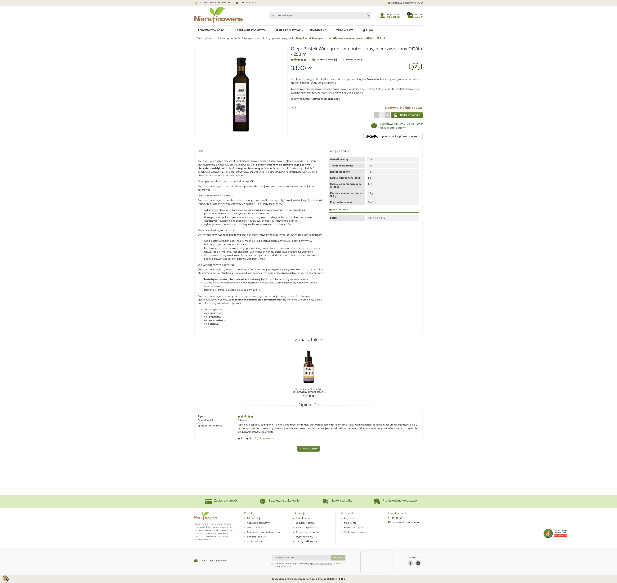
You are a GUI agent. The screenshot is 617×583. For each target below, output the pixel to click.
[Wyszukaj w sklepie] (368, 15)
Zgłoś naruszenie (264, 438)
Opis (200, 151)
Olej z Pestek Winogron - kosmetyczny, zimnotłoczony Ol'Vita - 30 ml (308, 391)
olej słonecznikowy (214, 320)
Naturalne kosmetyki (258, 523)
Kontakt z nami (248, 2)
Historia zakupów (353, 527)
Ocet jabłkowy (255, 541)
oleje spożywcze (213, 313)
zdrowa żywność (213, 309)
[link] (410, 563)
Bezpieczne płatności (307, 532)
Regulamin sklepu (305, 523)
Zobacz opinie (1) (326, 59)
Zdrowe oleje (254, 518)
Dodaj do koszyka (410, 115)
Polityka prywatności (307, 527)
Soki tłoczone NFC (257, 536)
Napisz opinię (354, 59)
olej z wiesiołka (212, 316)
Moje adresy (351, 518)
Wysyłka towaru (304, 536)
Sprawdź (415, 136)
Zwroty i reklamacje (306, 541)
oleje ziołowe (211, 323)
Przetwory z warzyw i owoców (263, 532)
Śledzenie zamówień (355, 532)
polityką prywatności (321, 563)
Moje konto (350, 523)
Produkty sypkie (255, 527)
